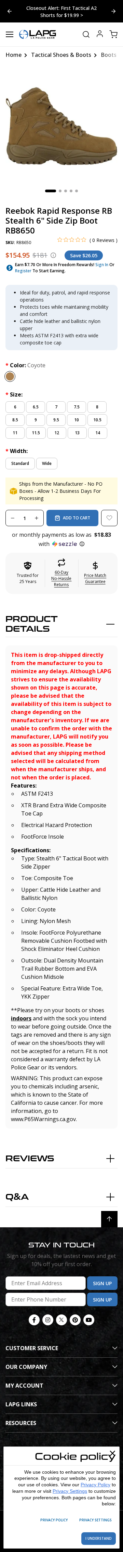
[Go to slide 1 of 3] (113, 11)
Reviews (29, 1159)
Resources (20, 1423)
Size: (14, 394)
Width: (16, 451)
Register (23, 271)
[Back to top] (109, 1219)
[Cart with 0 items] (113, 34)
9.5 (56, 420)
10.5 (97, 420)
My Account (24, 1385)
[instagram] (47, 1319)
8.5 (15, 420)
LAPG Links (21, 1404)
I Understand (98, 1538)
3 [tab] (65, 191)
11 (15, 433)
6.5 (36, 407)
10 (76, 420)
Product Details (31, 624)
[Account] (100, 34)
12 (56, 433)
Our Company (26, 1367)
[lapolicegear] (37, 34)
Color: (25, 365)
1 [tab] (50, 191)
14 (97, 433)
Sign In (101, 265)
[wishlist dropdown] (109, 518)
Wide (47, 463)
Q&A (17, 1197)
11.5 (36, 433)
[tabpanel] (61, 125)
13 (77, 433)
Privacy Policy (95, 1484)
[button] (61, 539)
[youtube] (88, 1319)
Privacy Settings (70, 1491)
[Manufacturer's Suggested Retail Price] (53, 255)
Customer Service (31, 1348)
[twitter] (61, 1319)
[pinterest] (75, 1319)
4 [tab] (71, 191)
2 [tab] (60, 191)
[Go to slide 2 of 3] (9, 11)
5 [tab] (76, 191)
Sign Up (102, 1283)
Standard (20, 463)
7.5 (77, 407)
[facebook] (34, 1319)
